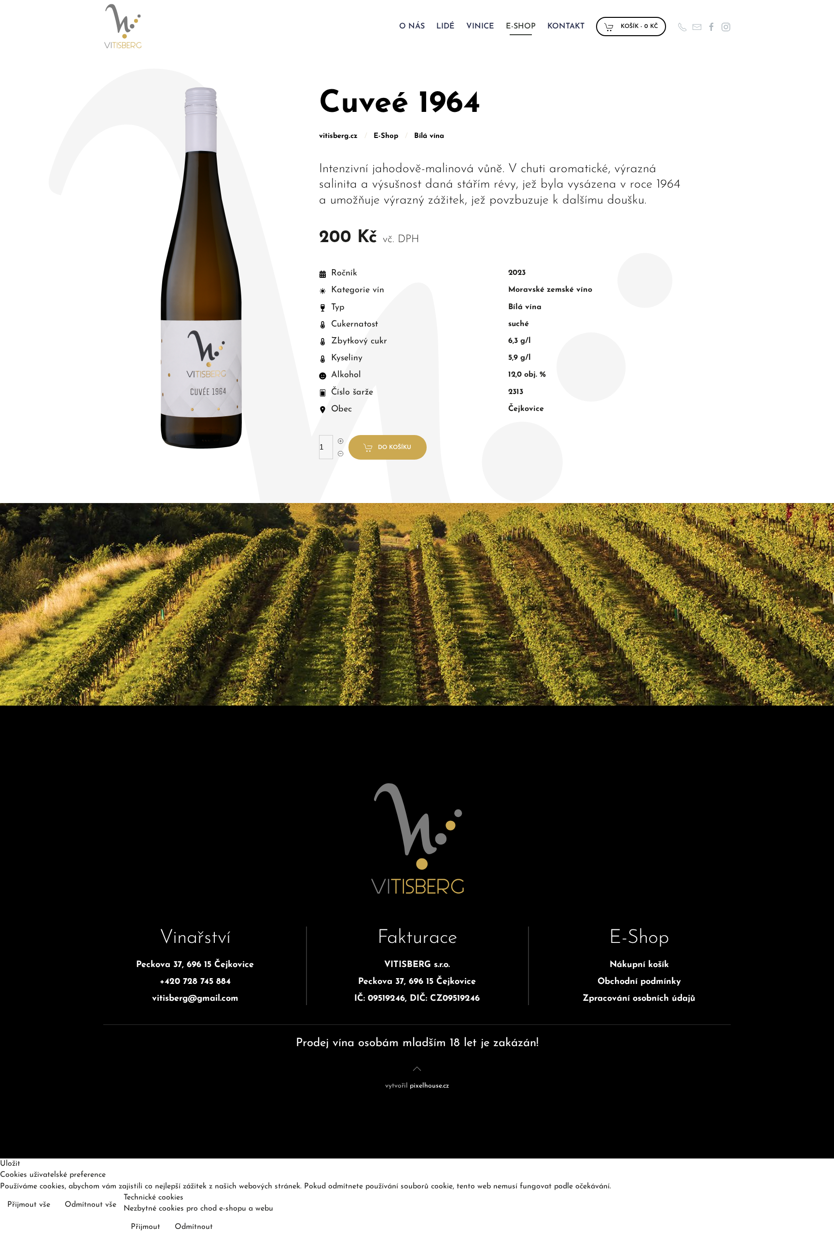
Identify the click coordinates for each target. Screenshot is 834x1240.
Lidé (445, 26)
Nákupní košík (639, 965)
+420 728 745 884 (195, 982)
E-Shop (521, 26)
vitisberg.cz (338, 136)
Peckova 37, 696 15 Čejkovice (195, 965)
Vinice (480, 26)
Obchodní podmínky (639, 982)
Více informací (801, 1206)
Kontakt (565, 26)
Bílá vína (429, 136)
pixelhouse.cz (429, 1086)
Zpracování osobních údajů (639, 999)
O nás (412, 26)
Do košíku (394, 447)
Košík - (638, 26)
